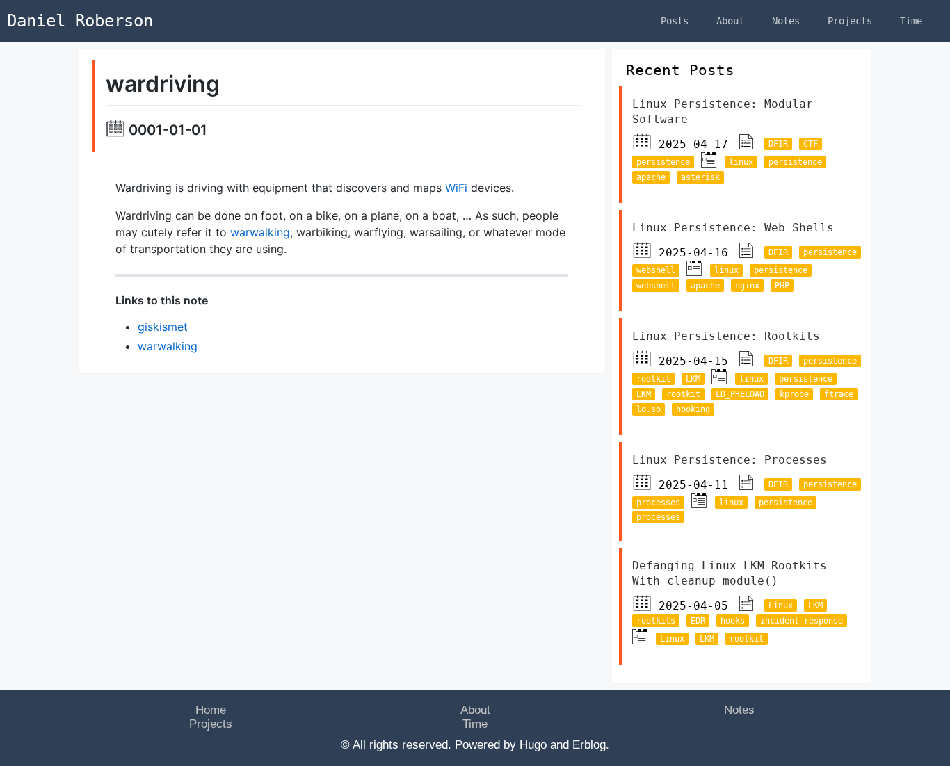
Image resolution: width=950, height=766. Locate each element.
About (730, 20)
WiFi (456, 188)
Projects (850, 20)
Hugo (533, 744)
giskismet (163, 327)
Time (911, 20)
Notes (786, 20)
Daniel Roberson (80, 21)
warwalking (260, 232)
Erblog (589, 744)
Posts (675, 20)
